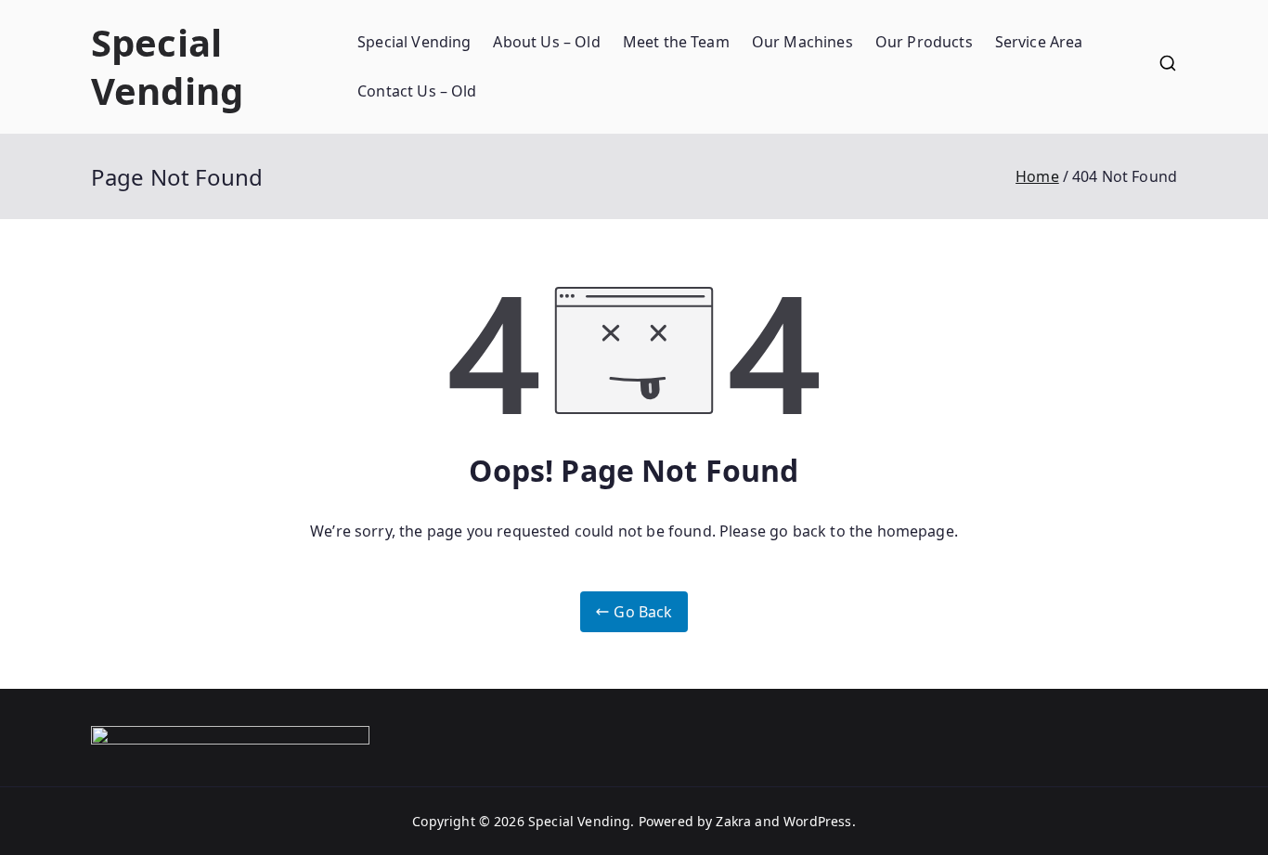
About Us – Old (546, 42)
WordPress (817, 821)
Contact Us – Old (417, 91)
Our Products (924, 42)
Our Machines (802, 42)
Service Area (1039, 42)
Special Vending (167, 66)
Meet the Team (676, 42)
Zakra (733, 821)
